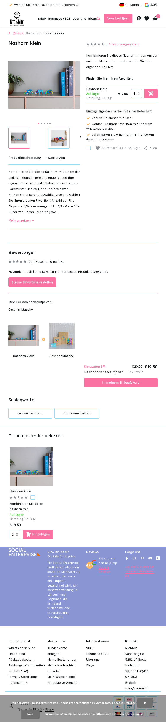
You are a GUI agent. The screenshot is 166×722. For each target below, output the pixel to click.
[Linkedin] (158, 558)
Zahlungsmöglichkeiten (26, 665)
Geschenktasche (20, 309)
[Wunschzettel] (146, 18)
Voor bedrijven (118, 18)
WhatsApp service (21, 648)
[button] (38, 123)
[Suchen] (98, 18)
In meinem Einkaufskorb (120, 382)
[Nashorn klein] (31, 466)
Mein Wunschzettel (61, 677)
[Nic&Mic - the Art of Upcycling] (21, 18)
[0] (154, 18)
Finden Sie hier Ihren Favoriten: (109, 78)
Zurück (17, 33)
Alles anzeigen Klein (124, 44)
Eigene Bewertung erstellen (32, 282)
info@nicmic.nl (136, 688)
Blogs (92, 19)
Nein (30, 714)
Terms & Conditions (23, 677)
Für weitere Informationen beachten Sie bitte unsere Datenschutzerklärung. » (93, 714)
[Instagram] (134, 558)
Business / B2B (59, 19)
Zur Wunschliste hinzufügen (120, 148)
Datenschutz (17, 683)
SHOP (42, 19)
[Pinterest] (142, 558)
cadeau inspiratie (30, 413)
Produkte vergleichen (63, 683)
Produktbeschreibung (24, 158)
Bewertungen (55, 158)
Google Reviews (104, 570)
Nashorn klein (20, 491)
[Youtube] (150, 558)
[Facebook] (127, 558)
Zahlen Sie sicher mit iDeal (112, 118)
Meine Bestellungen (62, 659)
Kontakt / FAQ (18, 671)
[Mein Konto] (139, 18)
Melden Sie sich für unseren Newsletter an (139, 571)
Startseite (32, 33)
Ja (145, 703)
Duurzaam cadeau (76, 413)
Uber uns (79, 19)
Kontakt (136, 5)
